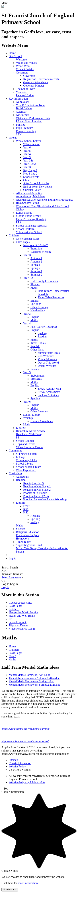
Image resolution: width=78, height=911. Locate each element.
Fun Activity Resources (43, 326)
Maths (34, 287)
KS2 (25, 512)
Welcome (21, 59)
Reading (42, 336)
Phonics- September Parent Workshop (45, 499)
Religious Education (27, 532)
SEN (19, 134)
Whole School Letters (28, 140)
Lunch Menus (24, 212)
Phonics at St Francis (35, 492)
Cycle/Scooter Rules (27, 238)
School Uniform (25, 228)
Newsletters (22, 114)
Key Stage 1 (30, 170)
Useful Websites (47, 365)
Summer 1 (36, 271)
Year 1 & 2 (29, 163)
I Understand (9, 889)
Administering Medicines (30, 196)
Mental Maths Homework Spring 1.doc (31, 681)
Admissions (22, 101)
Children (14, 235)
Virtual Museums (47, 359)
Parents (13, 137)
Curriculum (15, 473)
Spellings (35, 303)
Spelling (42, 333)
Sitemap (13, 759)
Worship (28, 417)
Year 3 (27, 157)
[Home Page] (2, 6)
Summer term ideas (49, 352)
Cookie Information (20, 763)
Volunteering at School (29, 232)
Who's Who (23, 66)
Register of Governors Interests (41, 79)
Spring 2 (35, 268)
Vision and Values (26, 62)
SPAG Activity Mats (49, 388)
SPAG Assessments (49, 391)
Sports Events (31, 176)
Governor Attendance (35, 82)
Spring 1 (35, 264)
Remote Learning (26, 131)
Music (26, 424)
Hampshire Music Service (31, 431)
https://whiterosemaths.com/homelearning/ (25, 728)
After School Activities (36, 183)
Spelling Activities (48, 395)
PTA (18, 222)
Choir (26, 180)
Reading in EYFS (33, 483)
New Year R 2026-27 (35, 245)
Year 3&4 (28, 160)
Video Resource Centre (29, 447)
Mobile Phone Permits (28, 215)
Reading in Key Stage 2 (37, 489)
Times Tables (38, 343)
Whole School (31, 144)
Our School (15, 56)
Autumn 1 (36, 258)
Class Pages (23, 242)
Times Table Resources (51, 297)
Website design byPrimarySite (27, 782)
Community (15, 450)
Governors (22, 72)
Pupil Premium (24, 127)
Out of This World (48, 362)
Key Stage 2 (30, 173)
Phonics (35, 284)
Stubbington (37, 375)
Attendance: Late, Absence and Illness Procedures (44, 199)
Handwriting (37, 310)
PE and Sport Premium (29, 121)
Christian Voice (32, 189)
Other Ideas (37, 349)
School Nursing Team (28, 466)
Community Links (26, 460)
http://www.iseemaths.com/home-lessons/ (25, 741)
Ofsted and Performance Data (33, 118)
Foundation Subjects (27, 535)
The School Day (25, 88)
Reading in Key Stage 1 (37, 486)
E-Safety (21, 427)
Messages (36, 378)
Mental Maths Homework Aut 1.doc (29, 674)
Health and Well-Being (29, 434)
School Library (31, 414)
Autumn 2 (36, 261)
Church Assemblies (41, 421)
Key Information (18, 98)
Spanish (35, 346)
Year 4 (27, 154)
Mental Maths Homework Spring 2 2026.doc (34, 684)
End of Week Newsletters (37, 186)
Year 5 (27, 150)
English (34, 300)
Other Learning (39, 307)
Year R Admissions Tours (30, 105)
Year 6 (27, 147)
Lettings (20, 457)
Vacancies (21, 92)
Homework (22, 538)
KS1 (25, 509)
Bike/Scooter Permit (27, 202)
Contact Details (25, 69)
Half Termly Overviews (44, 281)
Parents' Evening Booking (31, 219)
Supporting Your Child (29, 545)
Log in (12, 558)
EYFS (26, 505)
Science (34, 369)
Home (12, 52)
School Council (25, 440)
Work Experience (26, 470)
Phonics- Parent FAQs (36, 496)
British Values (24, 108)
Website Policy (17, 766)
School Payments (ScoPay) (31, 225)
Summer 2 (36, 274)
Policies (20, 124)
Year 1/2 (28, 277)
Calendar (21, 111)
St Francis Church (26, 453)
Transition (36, 248)
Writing (34, 522)
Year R (27, 167)
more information (28, 883)
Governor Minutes (33, 85)
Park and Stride (25, 95)
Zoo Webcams (46, 356)
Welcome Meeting (40, 251)
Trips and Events (25, 444)
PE (17, 437)
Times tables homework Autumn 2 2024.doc (34, 678)
